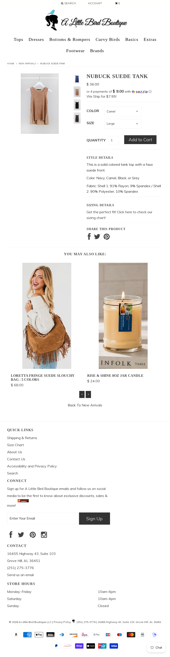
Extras (150, 39)
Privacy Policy (62, 622)
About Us (14, 452)
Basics (131, 39)
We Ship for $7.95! (101, 96)
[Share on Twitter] (97, 238)
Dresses (36, 39)
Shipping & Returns (22, 438)
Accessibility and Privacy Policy (32, 466)
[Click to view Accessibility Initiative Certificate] (23, 505)
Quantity (96, 140)
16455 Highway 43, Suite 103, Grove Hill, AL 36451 (129, 622)
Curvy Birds (108, 39)
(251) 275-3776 (86, 622)
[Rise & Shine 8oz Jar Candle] (123, 367)
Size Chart (15, 445)
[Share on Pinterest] (107, 238)
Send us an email (20, 575)
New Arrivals (27, 63)
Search (70, 3)
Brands (97, 50)
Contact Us (16, 459)
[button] (124, 91)
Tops (18, 39)
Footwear (75, 50)
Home (10, 63)
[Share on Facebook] (89, 238)
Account (95, 3)
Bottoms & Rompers (69, 39)
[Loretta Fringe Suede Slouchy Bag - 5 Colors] (46, 367)
